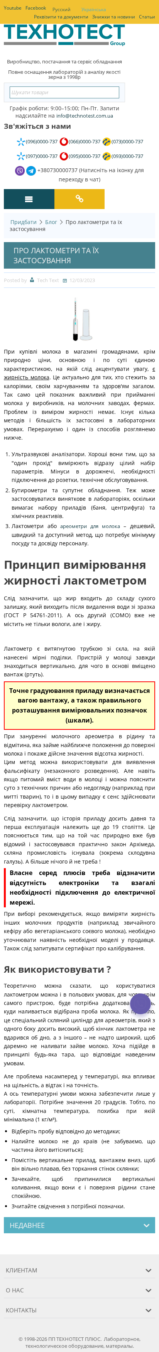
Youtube (13, 8)
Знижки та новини (113, 16)
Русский (61, 9)
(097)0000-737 (42, 156)
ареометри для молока (90, 526)
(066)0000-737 (84, 141)
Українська (93, 9)
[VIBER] (140, 1008)
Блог (51, 222)
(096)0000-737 (42, 141)
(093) (127, 156)
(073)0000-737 (127, 141)
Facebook (35, 8)
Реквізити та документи (61, 16)
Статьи (147, 16)
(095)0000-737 (84, 156)
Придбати (23, 222)
